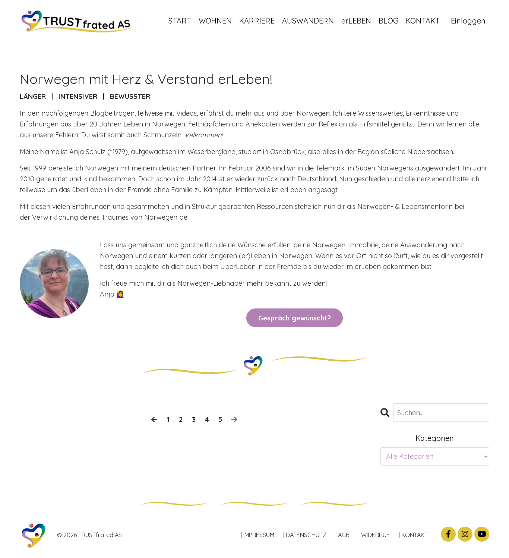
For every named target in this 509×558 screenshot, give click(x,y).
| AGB (342, 535)
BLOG (388, 20)
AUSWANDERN (308, 20)
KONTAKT (423, 20)
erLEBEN (356, 20)
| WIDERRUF (374, 535)
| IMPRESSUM (257, 535)
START (179, 20)
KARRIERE (257, 20)
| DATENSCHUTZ (304, 535)
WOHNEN (215, 20)
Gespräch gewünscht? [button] (294, 318)
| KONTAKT (413, 535)
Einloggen (468, 20)
